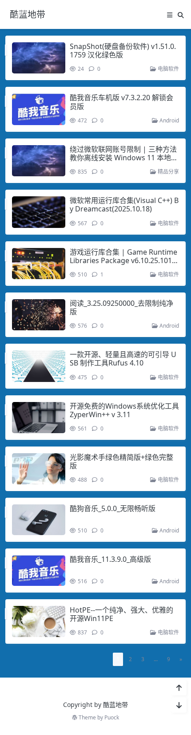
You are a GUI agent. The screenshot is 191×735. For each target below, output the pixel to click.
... (156, 659)
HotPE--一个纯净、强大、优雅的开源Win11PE (121, 614)
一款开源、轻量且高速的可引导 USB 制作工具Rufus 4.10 (123, 358)
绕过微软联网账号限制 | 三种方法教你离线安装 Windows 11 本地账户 (124, 157)
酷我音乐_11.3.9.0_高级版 (110, 559)
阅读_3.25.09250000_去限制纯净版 (121, 307)
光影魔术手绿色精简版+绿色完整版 (121, 461)
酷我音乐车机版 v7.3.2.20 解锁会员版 (121, 102)
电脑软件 (167, 69)
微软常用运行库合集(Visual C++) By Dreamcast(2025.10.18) (124, 204)
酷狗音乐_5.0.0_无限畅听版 (112, 508)
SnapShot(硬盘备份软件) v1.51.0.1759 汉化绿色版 (123, 50)
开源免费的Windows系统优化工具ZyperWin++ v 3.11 (124, 410)
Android (168, 120)
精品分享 (167, 171)
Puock (111, 717)
